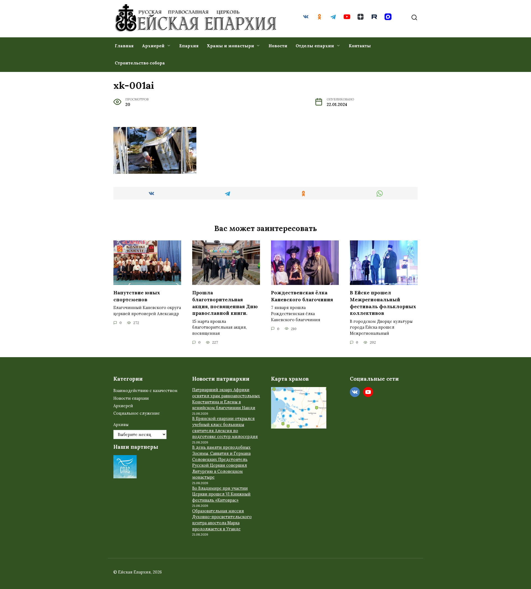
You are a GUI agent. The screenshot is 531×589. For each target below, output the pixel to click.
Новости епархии (131, 398)
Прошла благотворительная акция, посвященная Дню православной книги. (225, 302)
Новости (278, 45)
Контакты (360, 45)
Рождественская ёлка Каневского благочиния (302, 296)
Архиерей (153, 45)
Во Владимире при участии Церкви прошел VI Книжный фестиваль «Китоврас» (221, 494)
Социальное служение (136, 413)
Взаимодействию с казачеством (145, 390)
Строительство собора (140, 63)
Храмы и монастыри (230, 45)
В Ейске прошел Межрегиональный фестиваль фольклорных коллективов (383, 302)
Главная (124, 45)
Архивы (121, 424)
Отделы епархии (315, 45)
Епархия (189, 45)
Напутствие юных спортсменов (136, 296)
